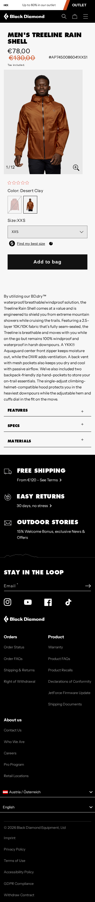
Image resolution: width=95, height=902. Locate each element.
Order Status (14, 647)
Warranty (55, 647)
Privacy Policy (14, 849)
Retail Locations (16, 776)
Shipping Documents (65, 704)
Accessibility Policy (19, 872)
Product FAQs (59, 658)
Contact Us (13, 730)
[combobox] (47, 792)
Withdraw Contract (19, 895)
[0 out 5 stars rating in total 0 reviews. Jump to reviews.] (19, 182)
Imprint (9, 838)
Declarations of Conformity (69, 681)
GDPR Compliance (19, 883)
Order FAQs (13, 658)
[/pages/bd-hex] (6, 5)
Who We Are (14, 741)
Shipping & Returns (19, 670)
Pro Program (14, 764)
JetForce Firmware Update (69, 693)
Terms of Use (14, 860)
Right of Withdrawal (19, 681)
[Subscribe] (88, 585)
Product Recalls (60, 670)
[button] (64, 16)
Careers (10, 753)
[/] (25, 16)
